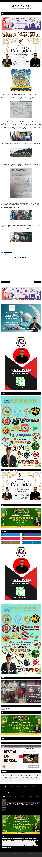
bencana (21, 773)
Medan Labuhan (9, 779)
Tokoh (3, 847)
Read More (4, 791)
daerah (37, 773)
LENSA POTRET (21, 6)
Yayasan (8, 847)
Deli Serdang (13, 775)
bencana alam (27, 773)
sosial (26, 845)
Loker (36, 777)
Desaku (22, 775)
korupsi (17, 777)
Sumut (35, 845)
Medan (2, 779)
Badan (2, 773)
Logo (32, 777)
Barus (10, 773)
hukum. (38, 775)
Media (15, 779)
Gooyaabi (29, 853)
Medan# (9, 252)
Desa (18, 775)
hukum (29, 775)
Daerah (3, 775)
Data (7, 775)
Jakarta (6, 777)
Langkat (28, 777)
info (2, 777)
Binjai (33, 773)
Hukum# (5, 252)
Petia (33, 779)
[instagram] (23, 1)
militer (19, 779)
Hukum (34, 775)
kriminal (22, 777)
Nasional (25, 779)
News (29, 779)
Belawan (15, 773)
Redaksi (37, 779)
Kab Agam (12, 777)
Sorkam (22, 845)
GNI (26, 775)
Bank (7, 773)
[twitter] (21, 1)
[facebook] (19, 1)
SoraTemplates (18, 853)
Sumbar (31, 845)
